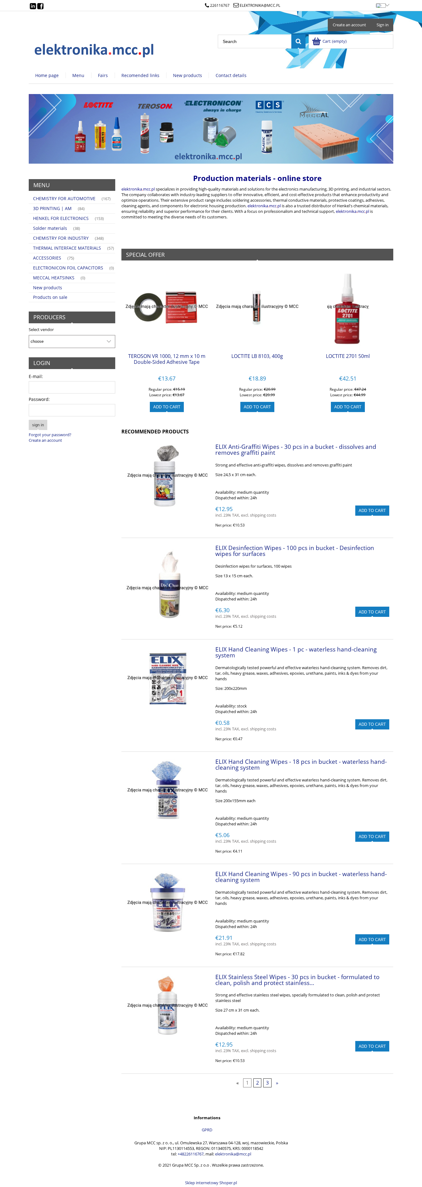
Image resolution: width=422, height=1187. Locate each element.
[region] (211, 129)
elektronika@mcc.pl (260, 5)
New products (47, 287)
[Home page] (94, 48)
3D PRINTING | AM (52, 208)
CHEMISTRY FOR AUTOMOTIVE (64, 198)
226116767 (220, 5)
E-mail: (36, 376)
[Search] (298, 41)
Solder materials (50, 228)
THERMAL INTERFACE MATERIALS (67, 248)
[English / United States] (380, 4)
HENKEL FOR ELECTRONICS (61, 218)
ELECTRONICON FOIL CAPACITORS (68, 268)
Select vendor (41, 329)
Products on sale (50, 297)
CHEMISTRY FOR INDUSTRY (61, 238)
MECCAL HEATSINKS (53, 278)
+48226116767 (191, 1154)
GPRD (207, 1130)
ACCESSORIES (47, 258)
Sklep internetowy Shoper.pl (211, 1182)
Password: (39, 399)
